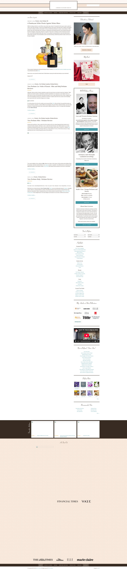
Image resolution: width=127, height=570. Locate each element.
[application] (87, 335)
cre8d (99, 568)
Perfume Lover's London (79, 296)
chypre (46, 164)
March (51, 188)
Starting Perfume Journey (86, 354)
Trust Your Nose (87, 351)
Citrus (97, 396)
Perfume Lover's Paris (80, 291)
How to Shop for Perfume (86, 357)
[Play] (75, 341)
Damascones (90, 387)
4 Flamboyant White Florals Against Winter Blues (43, 23)
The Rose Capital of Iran (79, 293)
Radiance (83, 387)
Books (55, 12)
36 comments (32, 79)
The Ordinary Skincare (80, 272)
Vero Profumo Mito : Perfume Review (39, 120)
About (40, 12)
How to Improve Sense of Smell (86, 353)
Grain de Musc (79, 409)
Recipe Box (80, 281)
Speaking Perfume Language (87, 363)
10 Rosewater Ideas (79, 276)
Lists (41, 21)
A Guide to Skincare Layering (80, 273)
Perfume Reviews (63, 12)
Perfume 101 (45, 21)
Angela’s (66, 188)
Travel (80, 267)
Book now (86, 129)
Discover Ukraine (80, 290)
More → (98, 413)
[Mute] (95, 341)
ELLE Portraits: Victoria (80, 253)
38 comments (32, 172)
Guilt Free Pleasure (79, 255)
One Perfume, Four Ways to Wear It (86, 366)
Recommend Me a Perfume (80, 256)
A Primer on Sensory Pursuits (60, 5)
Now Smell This (79, 411)
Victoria (37, 21)
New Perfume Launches (44, 84)
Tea (76, 396)
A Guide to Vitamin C (79, 275)
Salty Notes (83, 396)
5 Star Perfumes (80, 258)
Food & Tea (72, 12)
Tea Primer (80, 284)
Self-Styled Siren (94, 409)
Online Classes (48, 12)
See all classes (87, 224)
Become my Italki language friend (80, 249)
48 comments (32, 198)
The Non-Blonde (94, 411)
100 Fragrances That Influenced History (87, 369)
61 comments (32, 113)
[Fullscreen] (97, 341)
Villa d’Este (46, 166)
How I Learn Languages (79, 248)
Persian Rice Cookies (80, 285)
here (39, 70)
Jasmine (96, 387)
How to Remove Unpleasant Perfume (86, 372)
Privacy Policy (50, 568)
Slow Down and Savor (87, 360)
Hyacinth (89, 396)
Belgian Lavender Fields (79, 294)
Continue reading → (31, 110)
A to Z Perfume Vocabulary (76, 388)
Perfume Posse (93, 408)
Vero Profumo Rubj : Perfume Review (39, 179)
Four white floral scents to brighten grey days (62, 69)
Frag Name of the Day (80, 408)
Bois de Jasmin (38, 568)
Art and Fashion (80, 264)
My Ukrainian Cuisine (79, 282)
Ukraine (79, 12)
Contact (86, 12)
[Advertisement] (94, 264)
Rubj (69, 127)
